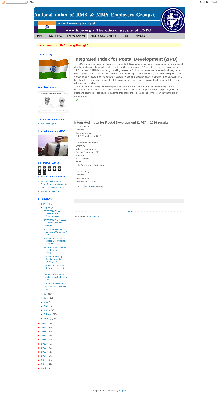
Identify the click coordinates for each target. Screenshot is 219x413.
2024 (44, 327)
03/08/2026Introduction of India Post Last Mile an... (54, 286)
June (46, 298)
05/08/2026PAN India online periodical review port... (55, 277)
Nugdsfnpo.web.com (50, 191)
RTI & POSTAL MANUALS (104, 36)
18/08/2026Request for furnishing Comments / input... (55, 232)
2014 (44, 368)
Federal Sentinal (76, 36)
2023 (44, 331)
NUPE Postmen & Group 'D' (54, 188)
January (48, 318)
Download (90, 186)
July (46, 294)
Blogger (122, 390)
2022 (44, 335)
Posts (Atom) (93, 216)
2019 (44, 348)
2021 (44, 339)
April (46, 306)
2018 (44, 352)
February (48, 314)
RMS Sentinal (55, 36)
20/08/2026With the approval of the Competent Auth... (52, 213)
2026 (44, 204)
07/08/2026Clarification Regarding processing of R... (54, 268)
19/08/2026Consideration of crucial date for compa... (55, 222)
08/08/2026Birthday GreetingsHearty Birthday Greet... (52, 259)
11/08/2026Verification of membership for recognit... (55, 250)
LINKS (126, 36)
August (47, 207)
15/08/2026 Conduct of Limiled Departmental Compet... (54, 241)
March (47, 310)
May (46, 302)
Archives (140, 36)
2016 (44, 360)
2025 (44, 323)
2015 (44, 364)
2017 (44, 356)
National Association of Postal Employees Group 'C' (54, 182)
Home (39, 36)
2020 (44, 344)
